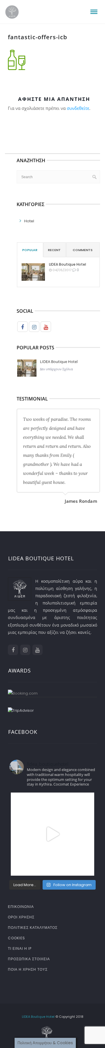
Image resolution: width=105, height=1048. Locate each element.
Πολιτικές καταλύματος (32, 927)
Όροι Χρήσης (21, 917)
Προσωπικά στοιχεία (29, 958)
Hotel (29, 221)
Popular (29, 250)
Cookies (16, 938)
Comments (82, 250)
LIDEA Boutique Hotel (67, 264)
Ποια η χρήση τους (28, 969)
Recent (54, 250)
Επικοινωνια (21, 906)
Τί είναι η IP (20, 948)
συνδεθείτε (78, 108)
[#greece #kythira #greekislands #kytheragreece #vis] (52, 834)
